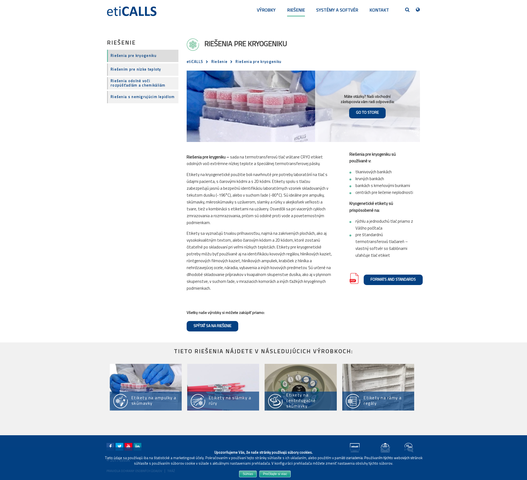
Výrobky (266, 10)
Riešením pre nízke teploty (136, 69)
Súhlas (248, 474)
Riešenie (296, 10)
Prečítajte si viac (275, 474)
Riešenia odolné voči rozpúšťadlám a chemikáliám (138, 83)
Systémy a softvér (337, 10)
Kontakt (379, 10)
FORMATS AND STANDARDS (393, 280)
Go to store (367, 113)
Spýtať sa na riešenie (212, 326)
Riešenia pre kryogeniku (133, 56)
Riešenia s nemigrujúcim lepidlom (143, 97)
